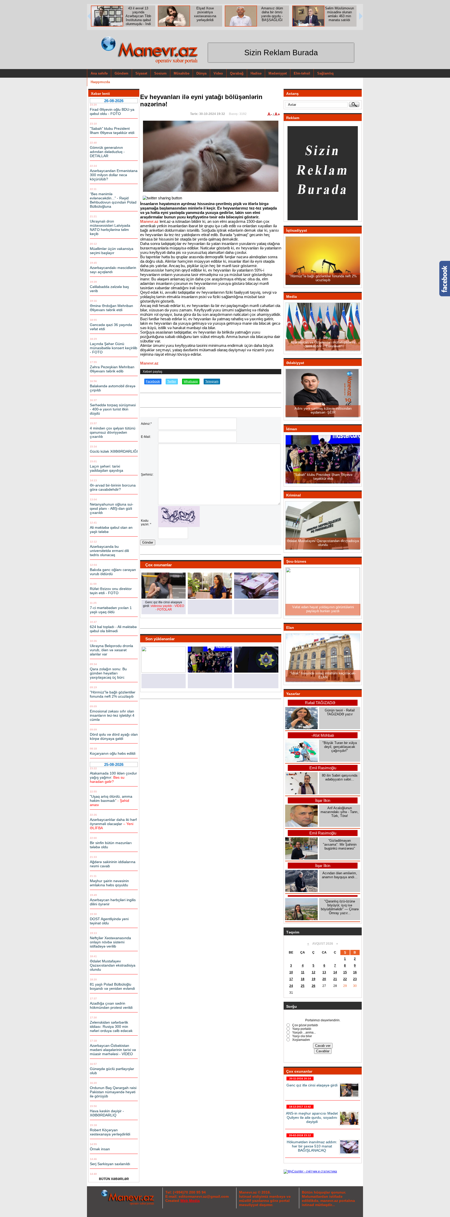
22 (345, 979)
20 (324, 979)
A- (270, 114)
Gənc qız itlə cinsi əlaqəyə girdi (312, 1085)
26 (313, 986)
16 (355, 972)
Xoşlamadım (300, 1040)
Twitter (171, 381)
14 (335, 972)
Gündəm (121, 73)
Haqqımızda (100, 82)
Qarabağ (236, 73)
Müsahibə (181, 73)
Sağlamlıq (325, 73)
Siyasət (141, 73)
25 (302, 986)
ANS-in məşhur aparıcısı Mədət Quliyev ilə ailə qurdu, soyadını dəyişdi (312, 1117)
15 (345, 972)
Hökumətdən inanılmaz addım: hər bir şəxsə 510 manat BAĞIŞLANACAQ (312, 1146)
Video (218, 73)
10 (291, 972)
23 (355, 979)
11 (302, 972)
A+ (277, 114)
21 (335, 979)
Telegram (211, 381)
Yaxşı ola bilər (301, 1036)
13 (324, 972)
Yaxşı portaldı (301, 1029)
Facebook (153, 381)
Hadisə (256, 73)
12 (313, 972)
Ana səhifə (99, 73)
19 (313, 979)
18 (302, 979)
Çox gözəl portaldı (304, 1025)
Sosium (160, 73)
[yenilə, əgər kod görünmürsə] (179, 526)
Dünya (201, 73)
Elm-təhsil (302, 73)
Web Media (190, 1200)
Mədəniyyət (277, 73)
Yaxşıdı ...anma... (303, 1032)
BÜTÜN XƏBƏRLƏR (114, 1179)
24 (291, 986)
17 (291, 979)
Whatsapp (191, 381)
